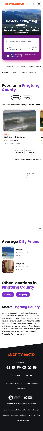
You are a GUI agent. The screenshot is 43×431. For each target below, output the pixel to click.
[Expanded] (4, 66)
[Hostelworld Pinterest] (29, 367)
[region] (21, 200)
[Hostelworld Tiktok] (34, 367)
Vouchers (14, 415)
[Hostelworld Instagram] (19, 367)
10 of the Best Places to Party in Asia (19, 332)
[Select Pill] (34, 4)
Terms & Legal (33, 410)
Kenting (8, 295)
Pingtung (23, 295)
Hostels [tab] (5, 72)
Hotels (19, 383)
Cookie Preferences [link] (21, 420)
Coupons (6, 415)
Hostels (13, 383)
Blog (6, 383)
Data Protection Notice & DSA (15, 410)
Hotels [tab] (15, 72)
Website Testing (26, 415)
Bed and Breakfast (31, 383)
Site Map (37, 415)
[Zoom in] (40, 225)
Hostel (6, 134)
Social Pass (21, 388)
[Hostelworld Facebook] (8, 367)
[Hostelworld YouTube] (24, 367)
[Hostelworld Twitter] (13, 367)
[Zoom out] (40, 228)
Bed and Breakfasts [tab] (29, 72)
